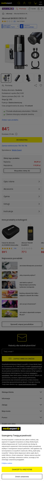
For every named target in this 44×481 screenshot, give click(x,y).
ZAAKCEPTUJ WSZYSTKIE (22, 469)
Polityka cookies (7, 463)
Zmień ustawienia (22, 476)
